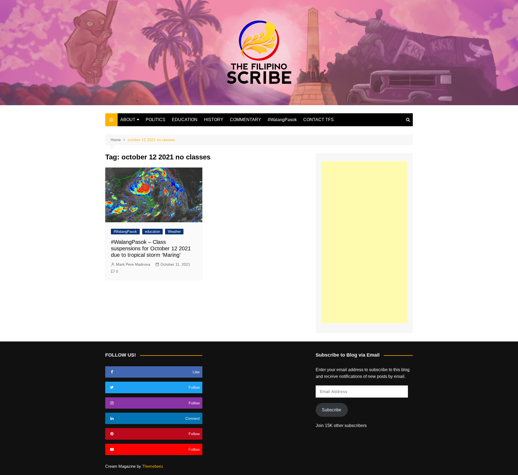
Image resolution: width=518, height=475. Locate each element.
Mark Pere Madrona (133, 264)
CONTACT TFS (318, 119)
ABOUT (127, 119)
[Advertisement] (364, 242)
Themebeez (152, 466)
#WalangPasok (282, 119)
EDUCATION (184, 119)
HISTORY (213, 119)
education (152, 232)
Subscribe (331, 410)
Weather (174, 232)
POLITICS (155, 119)
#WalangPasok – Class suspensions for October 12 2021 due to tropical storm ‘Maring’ (151, 248)
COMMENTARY (245, 119)
